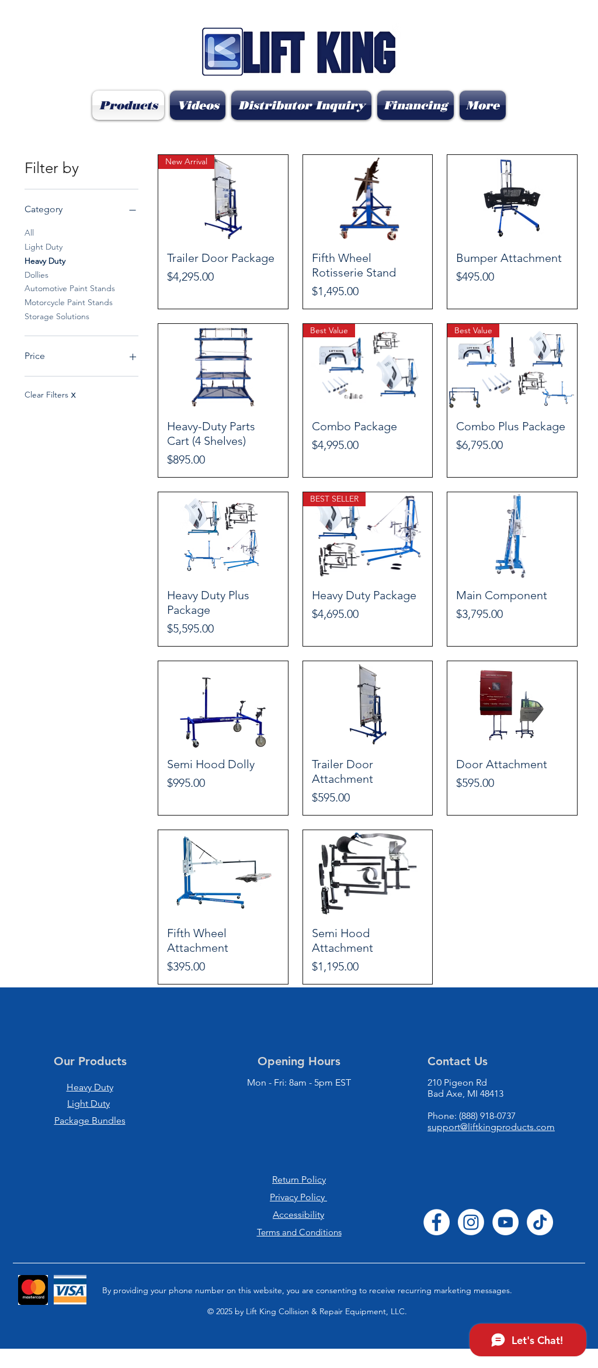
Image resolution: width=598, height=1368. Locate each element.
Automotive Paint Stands (70, 288)
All (29, 232)
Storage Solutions (57, 316)
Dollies (36, 275)
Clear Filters (50, 394)
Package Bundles (90, 1120)
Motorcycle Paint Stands (69, 302)
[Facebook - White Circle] (436, 1222)
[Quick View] (368, 198)
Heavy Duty (45, 260)
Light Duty (43, 246)
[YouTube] (505, 1222)
